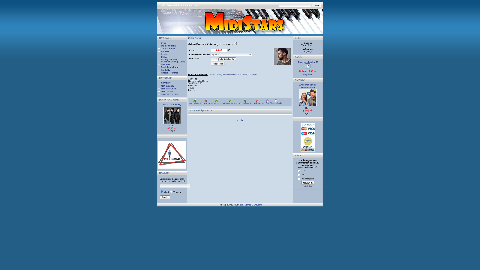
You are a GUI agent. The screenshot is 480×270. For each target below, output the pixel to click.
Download (166, 64)
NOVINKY (165, 83)
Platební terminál (169, 73)
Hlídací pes (218, 64)
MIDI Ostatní (167, 91)
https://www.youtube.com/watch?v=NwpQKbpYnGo (233, 74)
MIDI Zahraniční (168, 89)
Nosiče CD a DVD (169, 94)
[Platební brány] (308, 151)
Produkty (165, 70)
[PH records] (172, 168)
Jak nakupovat (168, 48)
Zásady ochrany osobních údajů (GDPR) (173, 60)
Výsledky (308, 186)
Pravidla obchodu (169, 67)
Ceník (164, 54)
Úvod (163, 43)
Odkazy (165, 57)
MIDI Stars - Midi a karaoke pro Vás (180, 5)
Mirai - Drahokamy (172, 105)
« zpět (240, 120)
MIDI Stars (238, 205)
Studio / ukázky (168, 46)
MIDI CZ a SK (167, 86)
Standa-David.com (253, 205)
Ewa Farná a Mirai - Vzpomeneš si (308, 86)
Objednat (308, 75)
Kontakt (165, 51)
